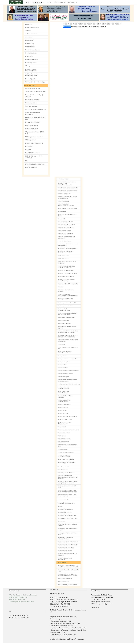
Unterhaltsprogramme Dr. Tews (19, 615)
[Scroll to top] (133, 639)
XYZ (120, 23)
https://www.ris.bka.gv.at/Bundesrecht (71, 639)
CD (73, 23)
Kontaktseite (95, 607)
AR (68, 23)
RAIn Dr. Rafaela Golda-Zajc (18, 597)
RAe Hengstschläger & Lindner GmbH (21, 601)
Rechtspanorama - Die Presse (19, 617)
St (108, 23)
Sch (106, 23)
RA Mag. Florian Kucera (17, 599)
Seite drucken (67, 26)
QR (100, 23)
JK (87, 23)
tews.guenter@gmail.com (104, 604)
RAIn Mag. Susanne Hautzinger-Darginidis (23, 595)
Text (62, 593)
